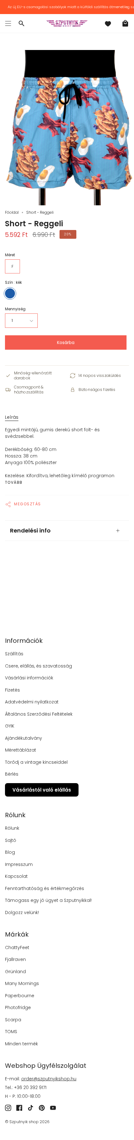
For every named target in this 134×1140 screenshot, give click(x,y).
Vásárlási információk (29, 678)
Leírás (11, 417)
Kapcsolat (16, 876)
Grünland (15, 971)
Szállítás (14, 654)
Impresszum (19, 864)
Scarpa (13, 1020)
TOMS (11, 1031)
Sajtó (10, 840)
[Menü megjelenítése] (8, 23)
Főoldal (12, 212)
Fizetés (12, 690)
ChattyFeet (17, 947)
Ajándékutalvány (23, 738)
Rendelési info (30, 530)
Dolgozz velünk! (22, 912)
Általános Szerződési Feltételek (39, 714)
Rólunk (12, 828)
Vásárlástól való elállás (41, 790)
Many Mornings (22, 983)
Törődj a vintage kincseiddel (36, 762)
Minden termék (21, 1044)
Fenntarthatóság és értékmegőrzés (44, 888)
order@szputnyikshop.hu (48, 1079)
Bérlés (11, 774)
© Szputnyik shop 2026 (27, 1121)
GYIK (9, 726)
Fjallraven (15, 959)
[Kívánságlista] (108, 23)
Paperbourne (19, 995)
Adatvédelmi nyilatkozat (32, 702)
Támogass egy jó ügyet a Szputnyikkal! (48, 900)
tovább (14, 482)
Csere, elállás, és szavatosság (38, 666)
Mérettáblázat (20, 750)
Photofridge (18, 1007)
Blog (10, 852)
